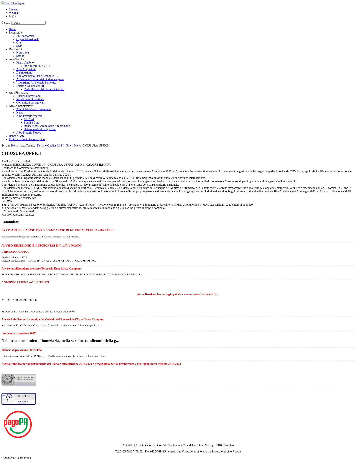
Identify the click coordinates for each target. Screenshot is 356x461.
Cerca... (6, 22)
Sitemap (13, 9)
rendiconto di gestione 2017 (18, 333)
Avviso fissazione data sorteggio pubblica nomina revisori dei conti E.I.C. (178, 294)
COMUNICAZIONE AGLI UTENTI (25, 282)
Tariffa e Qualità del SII (50, 145)
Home (14, 145)
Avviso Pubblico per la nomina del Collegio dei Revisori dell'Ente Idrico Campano (52, 319)
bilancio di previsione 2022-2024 (21, 350)
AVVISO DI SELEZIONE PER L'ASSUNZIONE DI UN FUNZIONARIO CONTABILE (58, 229)
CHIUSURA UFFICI (15, 251)
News (69, 145)
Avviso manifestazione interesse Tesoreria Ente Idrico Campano (41, 268)
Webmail (14, 12)
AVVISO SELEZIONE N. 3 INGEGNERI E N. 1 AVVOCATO (41, 245)
